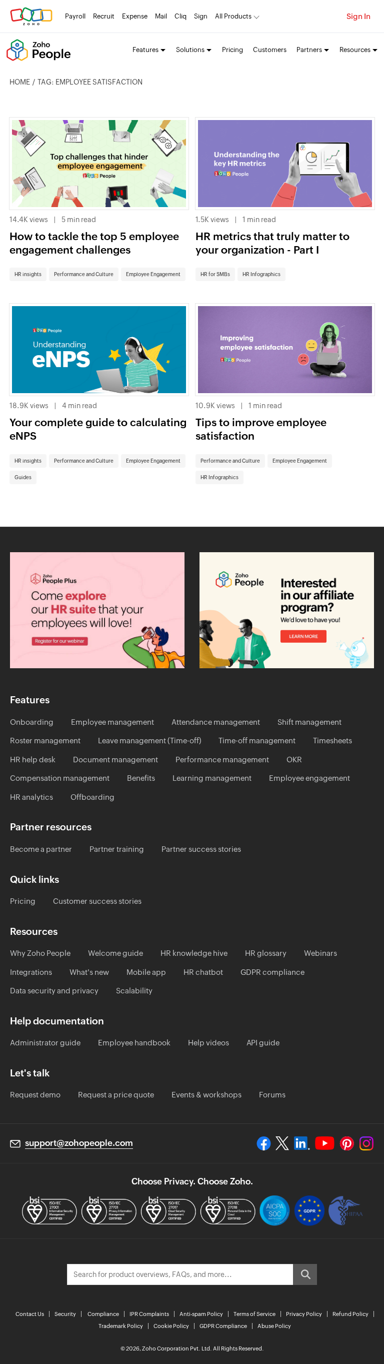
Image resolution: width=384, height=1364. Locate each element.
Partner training (117, 849)
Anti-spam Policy (201, 1314)
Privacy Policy (304, 1314)
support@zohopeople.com (79, 1143)
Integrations (31, 972)
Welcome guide (115, 953)
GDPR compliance (272, 972)
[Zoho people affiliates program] (287, 610)
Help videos (208, 1042)
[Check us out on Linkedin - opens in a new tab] (302, 1143)
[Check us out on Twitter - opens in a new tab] (283, 1143)
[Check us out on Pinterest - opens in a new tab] (347, 1143)
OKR (294, 759)
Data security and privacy (54, 990)
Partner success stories (201, 849)
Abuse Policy (274, 1326)
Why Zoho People (40, 953)
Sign (201, 16)
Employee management (112, 722)
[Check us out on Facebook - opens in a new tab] (263, 1143)
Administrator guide (45, 1042)
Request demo (35, 1094)
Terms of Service (255, 1314)
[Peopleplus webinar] (97, 610)
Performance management (222, 759)
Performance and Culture (84, 274)
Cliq (180, 16)
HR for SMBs (215, 274)
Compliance (103, 1314)
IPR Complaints (149, 1314)
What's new (89, 972)
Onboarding (32, 722)
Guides (23, 477)
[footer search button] (305, 1274)
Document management (115, 759)
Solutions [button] (190, 50)
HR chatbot (203, 972)
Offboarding (92, 797)
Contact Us (30, 1314)
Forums (272, 1094)
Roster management (45, 740)
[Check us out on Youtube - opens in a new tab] (324, 1143)
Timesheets (332, 740)
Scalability (134, 990)
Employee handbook (134, 1042)
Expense (135, 16)
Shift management (310, 722)
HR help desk (33, 759)
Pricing (232, 50)
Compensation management (60, 778)
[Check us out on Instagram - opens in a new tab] (366, 1143)
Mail (161, 16)
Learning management (212, 778)
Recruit (103, 16)
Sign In (358, 16)
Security (65, 1314)
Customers (269, 50)
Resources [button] (355, 50)
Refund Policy (350, 1314)
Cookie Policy (171, 1326)
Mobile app (146, 972)
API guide (263, 1042)
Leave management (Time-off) (149, 740)
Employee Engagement (153, 274)
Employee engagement (309, 778)
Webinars (320, 953)
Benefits (141, 778)
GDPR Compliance (223, 1326)
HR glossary (265, 953)
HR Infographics (261, 274)
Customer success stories (97, 901)
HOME (20, 82)
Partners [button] (309, 50)
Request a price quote (116, 1094)
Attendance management (216, 722)
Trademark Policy (120, 1326)
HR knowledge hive (194, 953)
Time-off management (257, 740)
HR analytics (31, 797)
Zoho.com (31, 16)
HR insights (28, 274)
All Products (233, 16)
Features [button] (145, 50)
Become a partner (41, 849)
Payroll (75, 16)
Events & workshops (207, 1094)
